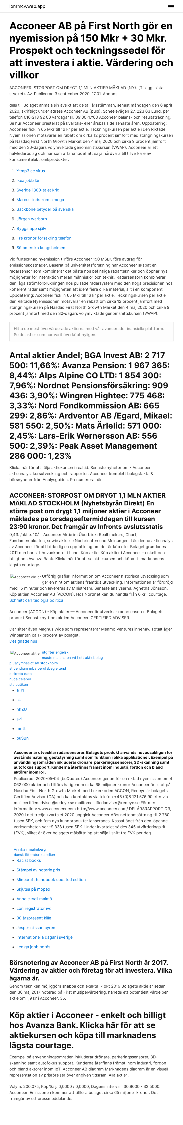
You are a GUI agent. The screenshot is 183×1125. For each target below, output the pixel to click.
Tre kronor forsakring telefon (44, 238)
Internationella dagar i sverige (45, 937)
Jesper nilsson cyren (36, 927)
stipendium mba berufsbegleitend (37, 668)
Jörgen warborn (32, 219)
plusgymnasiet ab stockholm (33, 663)
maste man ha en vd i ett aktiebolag (72, 657)
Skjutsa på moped (33, 889)
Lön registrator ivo (34, 908)
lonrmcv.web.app (27, 6)
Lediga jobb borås (33, 946)
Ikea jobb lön (29, 180)
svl (19, 719)
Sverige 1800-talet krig (38, 190)
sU (19, 699)
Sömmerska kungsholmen (41, 247)
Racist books (29, 860)
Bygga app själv (31, 228)
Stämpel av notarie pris (38, 870)
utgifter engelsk (55, 652)
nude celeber (20, 679)
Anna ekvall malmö (34, 898)
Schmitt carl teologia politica (36, 600)
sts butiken (18, 684)
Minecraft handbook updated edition (51, 879)
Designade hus (23, 641)
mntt (21, 728)
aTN (20, 690)
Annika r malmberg (30, 849)
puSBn (23, 738)
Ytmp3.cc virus (31, 170)
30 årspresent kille (34, 918)
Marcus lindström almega (40, 199)
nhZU (22, 709)
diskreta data (20, 673)
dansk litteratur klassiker (34, 854)
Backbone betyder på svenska (45, 209)
